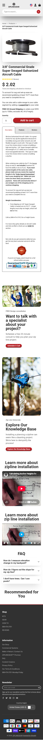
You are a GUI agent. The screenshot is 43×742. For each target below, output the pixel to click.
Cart (39, 5)
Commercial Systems (10, 648)
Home (4, 23)
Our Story (5, 645)
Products (12, 23)
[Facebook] (3, 698)
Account (35, 5)
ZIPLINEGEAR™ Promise (11, 655)
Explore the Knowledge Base (18, 449)
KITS (4, 616)
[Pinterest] (10, 698)
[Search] (38, 12)
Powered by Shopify (29, 735)
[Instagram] (14, 698)
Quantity (5, 115)
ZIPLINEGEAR (17, 735)
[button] (21, 79)
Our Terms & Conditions (11, 669)
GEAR (4, 620)
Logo (13, 5)
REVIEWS (5, 630)
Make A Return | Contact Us (12, 652)
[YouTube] (17, 698)
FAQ (3, 658)
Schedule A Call (13, 346)
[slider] (13, 543)
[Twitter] (7, 698)
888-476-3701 (7, 627)
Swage (34, 163)
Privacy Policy (7, 665)
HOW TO (5, 623)
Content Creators (8, 662)
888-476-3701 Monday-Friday (12, 672)
